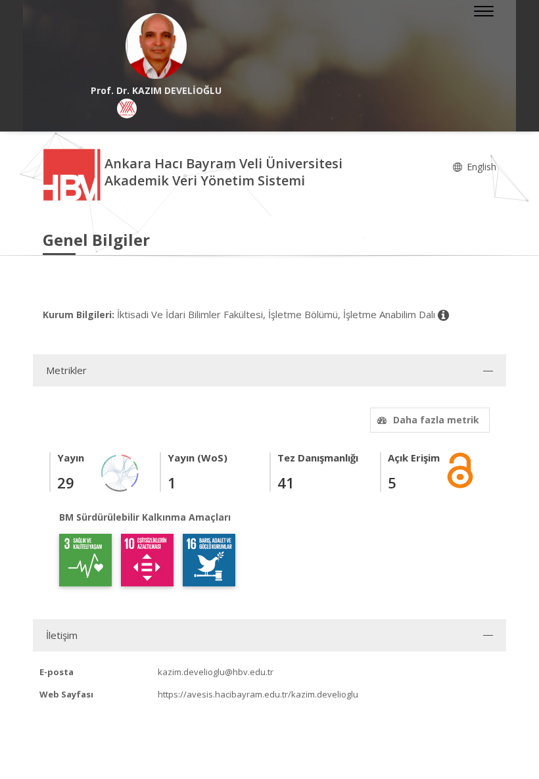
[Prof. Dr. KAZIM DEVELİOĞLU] (156, 46)
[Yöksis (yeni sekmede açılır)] (127, 108)
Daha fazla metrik (436, 419)
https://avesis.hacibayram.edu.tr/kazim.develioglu (258, 694)
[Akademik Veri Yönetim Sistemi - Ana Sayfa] (74, 174)
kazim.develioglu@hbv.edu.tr (215, 672)
